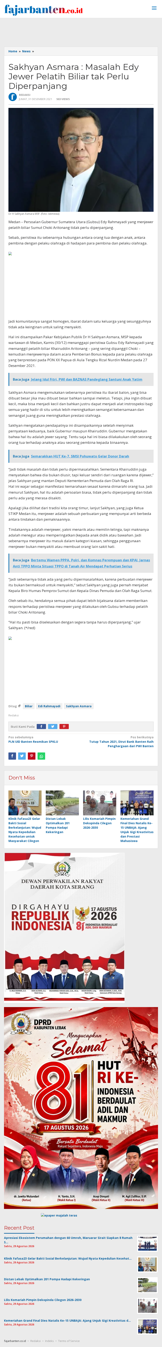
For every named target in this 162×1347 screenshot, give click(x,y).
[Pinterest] (65, 727)
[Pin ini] (31, 756)
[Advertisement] (81, 31)
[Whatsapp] (41, 756)
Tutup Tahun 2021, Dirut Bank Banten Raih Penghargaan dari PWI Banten (121, 741)
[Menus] (154, 8)
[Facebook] (42, 727)
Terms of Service (69, 1341)
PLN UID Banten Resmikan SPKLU (33, 739)
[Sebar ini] (12, 756)
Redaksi (35, 1341)
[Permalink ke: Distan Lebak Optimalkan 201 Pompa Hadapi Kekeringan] (62, 803)
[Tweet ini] (22, 756)
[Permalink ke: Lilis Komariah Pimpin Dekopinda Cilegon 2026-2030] (99, 803)
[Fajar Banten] (43, 10)
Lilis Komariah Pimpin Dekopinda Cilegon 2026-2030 (99, 823)
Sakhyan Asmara (79, 706)
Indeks (49, 1341)
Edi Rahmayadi (49, 706)
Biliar (28, 706)
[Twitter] (53, 727)
